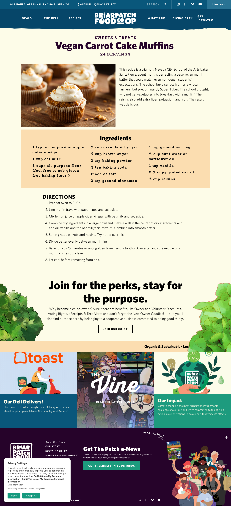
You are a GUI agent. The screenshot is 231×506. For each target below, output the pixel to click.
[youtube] (159, 500)
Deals (27, 18)
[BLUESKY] (192, 4)
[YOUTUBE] (199, 4)
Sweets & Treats (116, 37)
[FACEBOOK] (185, 4)
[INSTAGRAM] (178, 4)
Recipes (75, 18)
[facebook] (146, 500)
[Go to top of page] (226, 438)
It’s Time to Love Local (115, 18)
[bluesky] (152, 500)
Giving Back (183, 18)
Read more (38, 390)
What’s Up (156, 18)
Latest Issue (175, 450)
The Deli (51, 18)
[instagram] (140, 500)
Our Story (52, 446)
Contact (219, 4)
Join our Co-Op (115, 329)
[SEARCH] (165, 4)
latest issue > (115, 401)
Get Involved (205, 18)
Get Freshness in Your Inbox (111, 465)
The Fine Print (70, 500)
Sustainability (56, 451)
